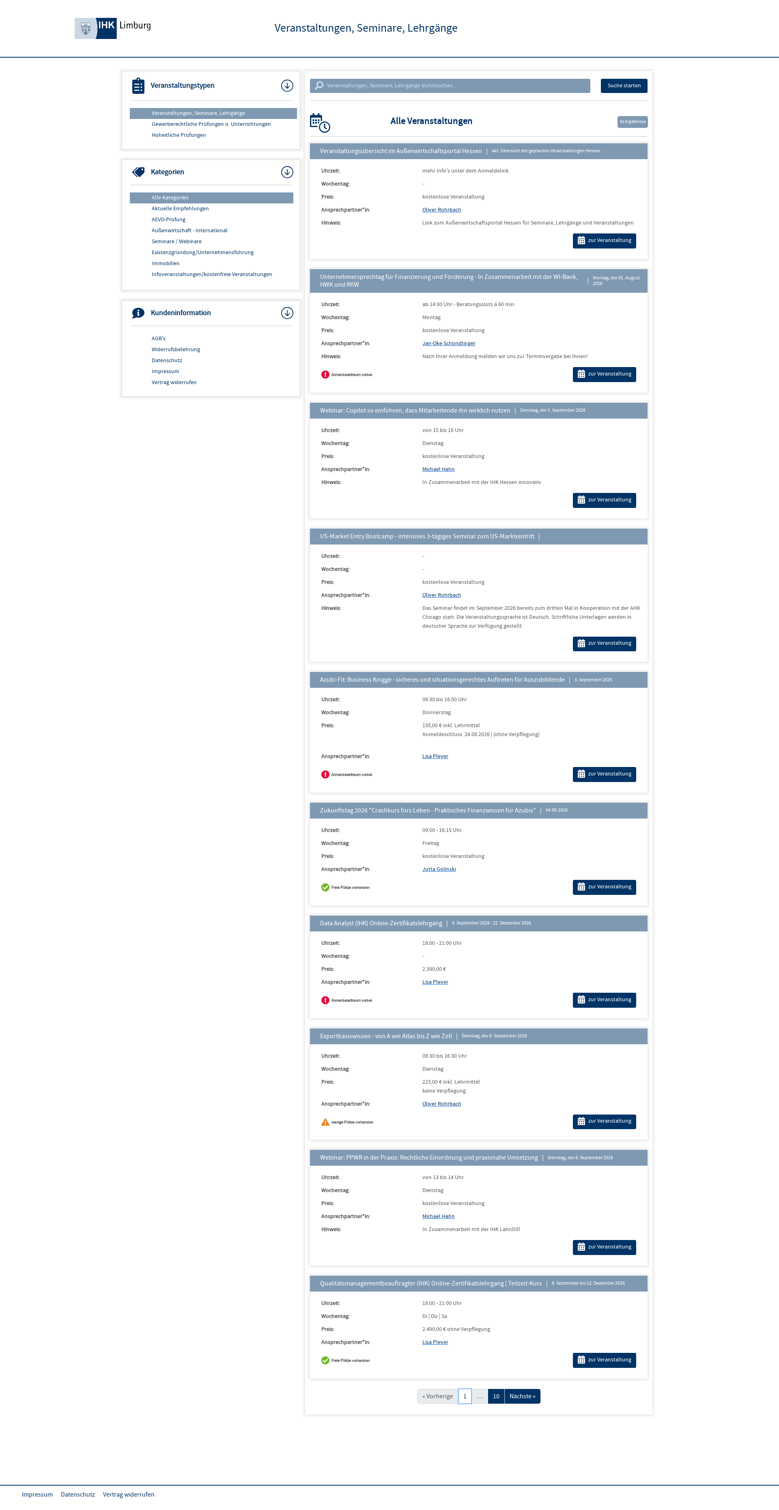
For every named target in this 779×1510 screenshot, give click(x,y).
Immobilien (166, 263)
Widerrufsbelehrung (176, 349)
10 (496, 1396)
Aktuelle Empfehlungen (180, 208)
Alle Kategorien (170, 197)
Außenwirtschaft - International (190, 230)
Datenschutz (167, 360)
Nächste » (523, 1396)
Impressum (165, 371)
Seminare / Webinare (177, 241)
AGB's (159, 338)
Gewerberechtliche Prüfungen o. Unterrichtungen (211, 124)
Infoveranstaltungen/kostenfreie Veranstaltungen (212, 274)
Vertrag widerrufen (174, 382)
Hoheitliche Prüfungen (179, 135)
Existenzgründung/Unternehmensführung (203, 252)
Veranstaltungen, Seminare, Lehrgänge (198, 113)
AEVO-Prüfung (168, 219)
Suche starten (624, 85)
